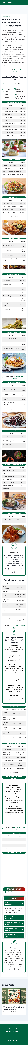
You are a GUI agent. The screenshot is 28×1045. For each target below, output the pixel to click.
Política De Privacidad (12, 1031)
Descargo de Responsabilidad (17, 1029)
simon (6, 1011)
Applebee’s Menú (7, 83)
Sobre (20, 1031)
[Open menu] (25, 3)
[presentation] (14, 996)
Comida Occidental (7, 16)
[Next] (24, 1001)
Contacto (5, 1029)
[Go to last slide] (4, 1001)
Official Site (10, 892)
